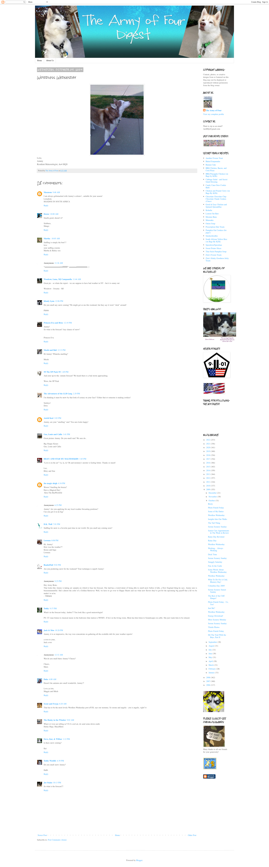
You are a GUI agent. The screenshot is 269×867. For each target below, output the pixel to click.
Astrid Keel (48, 418)
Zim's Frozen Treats (214, 254)
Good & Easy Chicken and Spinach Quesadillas (216, 205)
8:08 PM (54, 540)
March (211, 665)
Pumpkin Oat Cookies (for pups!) (216, 231)
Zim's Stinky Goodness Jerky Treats (217, 259)
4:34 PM (61, 483)
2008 (208, 677)
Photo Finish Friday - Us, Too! (218, 603)
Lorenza (47, 540)
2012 (208, 478)
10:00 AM (54, 214)
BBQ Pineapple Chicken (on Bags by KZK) (217, 174)
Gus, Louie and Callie (53, 434)
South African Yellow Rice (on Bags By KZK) (216, 240)
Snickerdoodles (212, 235)
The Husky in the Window (55, 719)
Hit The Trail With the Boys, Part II (217, 636)
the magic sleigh (50, 483)
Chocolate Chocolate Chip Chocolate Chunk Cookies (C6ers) (216, 199)
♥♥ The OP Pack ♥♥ (52, 371)
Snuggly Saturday (215, 562)
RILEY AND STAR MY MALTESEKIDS (61, 458)
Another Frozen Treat (214, 158)
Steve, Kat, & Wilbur (53, 739)
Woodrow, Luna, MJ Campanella (58, 279)
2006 (208, 685)
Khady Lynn (49, 301)
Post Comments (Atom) (57, 839)
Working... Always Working (215, 549)
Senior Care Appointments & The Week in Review (218, 531)
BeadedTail (48, 564)
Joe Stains (48, 782)
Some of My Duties (216, 511)
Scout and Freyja (51, 703)
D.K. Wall (48, 524)
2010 (208, 485)
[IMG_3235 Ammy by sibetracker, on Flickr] (117, 154)
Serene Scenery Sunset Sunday (217, 590)
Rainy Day (212, 540)
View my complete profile (213, 114)
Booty (210, 504)
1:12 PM (66, 739)
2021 (208, 443)
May (211, 657)
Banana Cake (211, 164)
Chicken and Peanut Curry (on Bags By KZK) (218, 191)
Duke (46, 679)
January (212, 672)
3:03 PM (57, 418)
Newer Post (42, 835)
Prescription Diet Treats (215, 226)
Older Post (192, 835)
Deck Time (212, 554)
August (212, 645)
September (213, 642)
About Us (50, 60)
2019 (208, 451)
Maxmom (48, 192)
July (210, 649)
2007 (208, 681)
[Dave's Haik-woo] (220, 341)
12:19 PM (68, 322)
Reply (46, 205)
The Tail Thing (214, 523)
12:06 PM (59, 301)
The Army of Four (214, 110)
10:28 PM (59, 630)
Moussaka (209, 220)
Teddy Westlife (50, 760)
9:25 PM (58, 581)
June (211, 653)
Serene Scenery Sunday (217, 526)
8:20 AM (62, 703)
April (211, 661)
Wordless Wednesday (216, 515)
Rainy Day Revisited (216, 536)
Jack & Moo (49, 630)
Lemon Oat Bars (212, 213)
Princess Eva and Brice (53, 322)
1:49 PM (65, 372)
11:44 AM (77, 279)
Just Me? (211, 608)
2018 (208, 455)
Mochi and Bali (50, 350)
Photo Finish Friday (216, 507)
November (213, 496)
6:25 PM (58, 505)
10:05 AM (56, 238)
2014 (208, 470)
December (213, 492)
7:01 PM (56, 524)
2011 (208, 482)
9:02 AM (70, 720)
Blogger (139, 860)
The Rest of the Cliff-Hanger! (216, 597)
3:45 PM (82, 458)
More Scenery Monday (217, 619)
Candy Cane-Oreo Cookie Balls (216, 186)
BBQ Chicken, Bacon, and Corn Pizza (216, 169)
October (212, 500)
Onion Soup (210, 223)
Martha (47, 238)
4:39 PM (60, 760)
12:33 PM (61, 350)
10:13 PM (57, 782)
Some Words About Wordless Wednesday (217, 570)
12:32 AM (59, 654)
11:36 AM (59, 263)
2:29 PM (76, 393)
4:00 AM (52, 679)
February (212, 668)
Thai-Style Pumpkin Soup (216, 251)
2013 (208, 474)
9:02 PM (57, 565)
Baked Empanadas (213, 161)
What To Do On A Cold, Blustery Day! (218, 580)
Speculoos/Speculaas (214, 245)
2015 (208, 466)
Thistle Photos (213, 627)
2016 (208, 462)
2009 (208, 489)
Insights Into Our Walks (217, 519)
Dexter (46, 213)
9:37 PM (53, 608)
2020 (208, 447)
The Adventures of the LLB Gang (58, 393)
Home (39, 60)
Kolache (209, 210)
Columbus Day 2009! (216, 585)
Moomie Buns (211, 217)
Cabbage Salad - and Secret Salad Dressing (216, 180)
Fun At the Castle (215, 566)
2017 (208, 459)
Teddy (46, 608)
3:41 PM (66, 434)
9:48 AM (56, 192)
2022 (208, 439)
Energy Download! (215, 615)
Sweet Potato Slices (213, 248)
